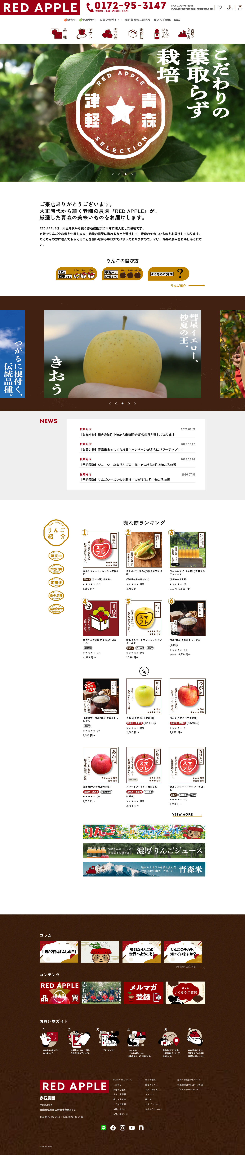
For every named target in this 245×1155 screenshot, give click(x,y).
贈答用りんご (151, 1084)
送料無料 (144, 579)
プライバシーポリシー (187, 1089)
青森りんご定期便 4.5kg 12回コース (99, 641)
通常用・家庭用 (134, 723)
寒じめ (148, 1099)
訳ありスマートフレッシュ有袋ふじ (100, 573)
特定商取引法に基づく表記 (190, 1084)
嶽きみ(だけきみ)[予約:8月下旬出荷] (144, 573)
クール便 (96, 579)
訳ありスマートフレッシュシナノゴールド (144, 641)
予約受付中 (132, 579)
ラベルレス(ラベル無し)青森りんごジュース (187, 573)
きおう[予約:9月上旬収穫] (140, 718)
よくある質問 (119, 1104)
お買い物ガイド (120, 1114)
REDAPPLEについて (122, 1079)
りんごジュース (152, 1104)
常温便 (182, 579)
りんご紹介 (179, 285)
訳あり (87, 579)
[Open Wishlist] (220, 7)
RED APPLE (48, 1146)
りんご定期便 (119, 1094)
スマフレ (149, 1094)
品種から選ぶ (119, 1089)
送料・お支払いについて (189, 1079)
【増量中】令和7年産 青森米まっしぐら (100, 719)
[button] (110, 19)
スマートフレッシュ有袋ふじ (141, 786)
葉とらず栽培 (119, 1099)
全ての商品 (150, 1079)
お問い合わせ (119, 1109)
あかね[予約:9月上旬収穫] (96, 786)
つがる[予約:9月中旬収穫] (183, 718)
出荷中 (106, 579)
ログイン (229, 7)
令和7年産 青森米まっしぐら (185, 640)
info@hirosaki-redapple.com (195, 9)
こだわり (117, 1084)
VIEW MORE (182, 814)
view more (185, 967)
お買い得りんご (152, 1089)
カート (240, 7)
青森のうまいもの (153, 1109)
